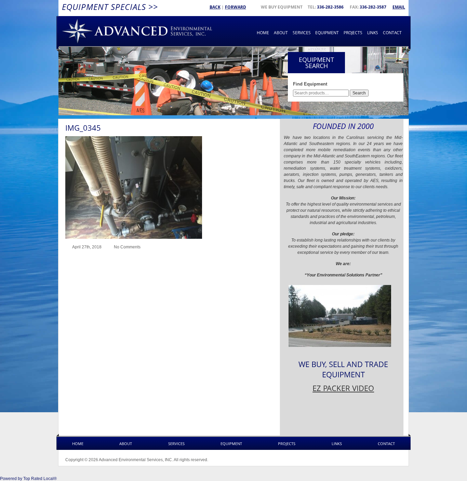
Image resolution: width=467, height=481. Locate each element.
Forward (235, 7)
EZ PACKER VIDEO (343, 388)
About (281, 33)
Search (359, 93)
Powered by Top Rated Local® (28, 478)
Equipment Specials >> (110, 6)
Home (263, 33)
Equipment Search (316, 62)
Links (372, 33)
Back (215, 7)
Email (398, 7)
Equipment (327, 33)
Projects (353, 33)
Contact (392, 33)
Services (302, 33)
